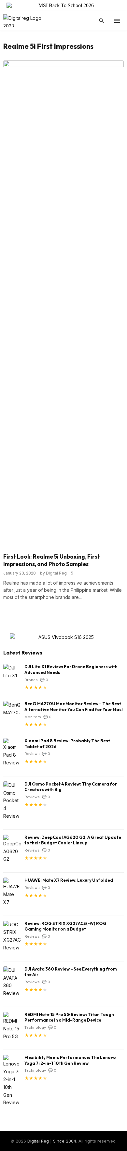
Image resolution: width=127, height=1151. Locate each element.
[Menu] (117, 20)
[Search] (101, 21)
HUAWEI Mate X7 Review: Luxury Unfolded (68, 880)
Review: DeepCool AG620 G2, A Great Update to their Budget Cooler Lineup (72, 840)
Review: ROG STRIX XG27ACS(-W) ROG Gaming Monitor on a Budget (65, 926)
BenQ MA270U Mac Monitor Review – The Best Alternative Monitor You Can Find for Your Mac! (73, 706)
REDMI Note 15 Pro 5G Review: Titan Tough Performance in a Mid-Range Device (69, 1017)
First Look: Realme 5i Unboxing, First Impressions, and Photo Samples (51, 560)
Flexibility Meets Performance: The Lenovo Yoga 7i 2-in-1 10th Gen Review (70, 1060)
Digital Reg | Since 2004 (51, 1141)
